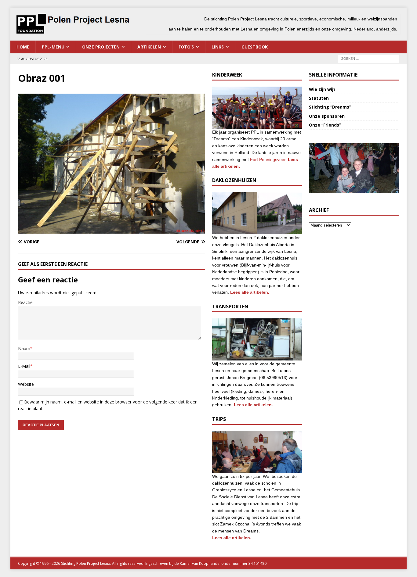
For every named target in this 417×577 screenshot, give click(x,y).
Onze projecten (101, 47)
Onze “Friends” (325, 125)
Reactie (25, 302)
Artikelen (149, 47)
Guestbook (254, 47)
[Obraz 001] (111, 230)
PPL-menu (53, 47)
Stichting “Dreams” (330, 107)
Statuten (319, 98)
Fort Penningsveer (267, 159)
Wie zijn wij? (322, 89)
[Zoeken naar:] (368, 58)
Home (22, 47)
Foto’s (186, 47)
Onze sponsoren (327, 116)
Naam (24, 348)
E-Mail (24, 366)
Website (26, 384)
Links (218, 47)
